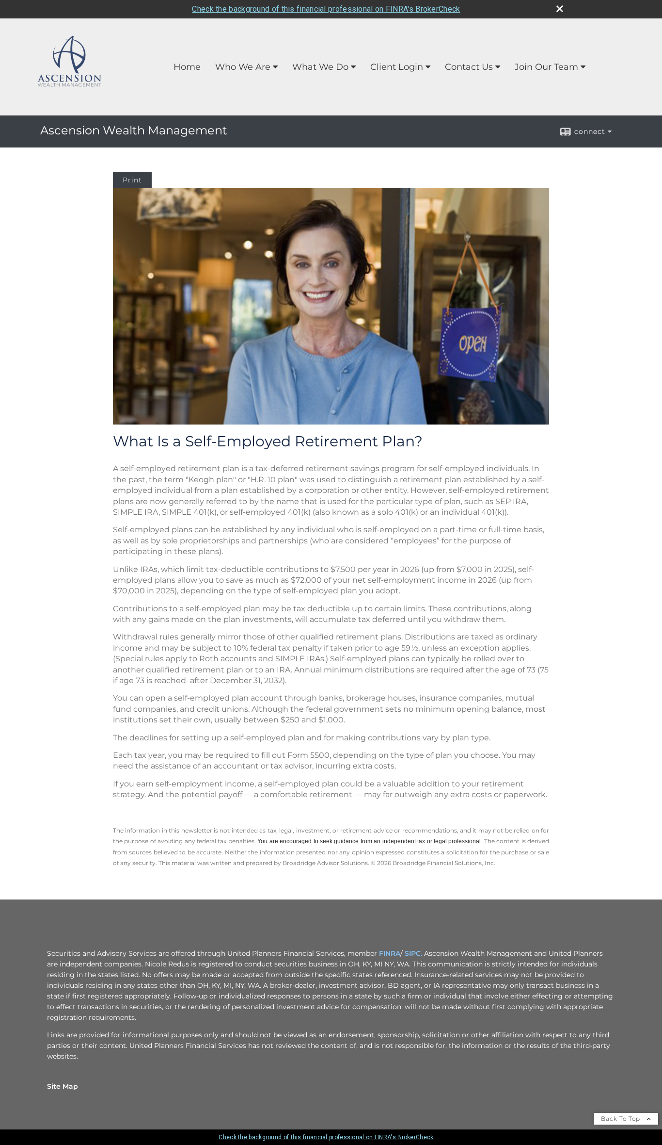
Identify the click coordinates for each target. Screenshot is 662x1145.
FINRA (389, 953)
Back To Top (621, 1118)
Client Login (396, 67)
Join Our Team (546, 67)
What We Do (320, 67)
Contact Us (469, 67)
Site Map (62, 1086)
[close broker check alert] (560, 9)
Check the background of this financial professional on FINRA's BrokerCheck (326, 9)
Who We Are (242, 67)
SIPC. (413, 953)
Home (187, 67)
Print (132, 180)
